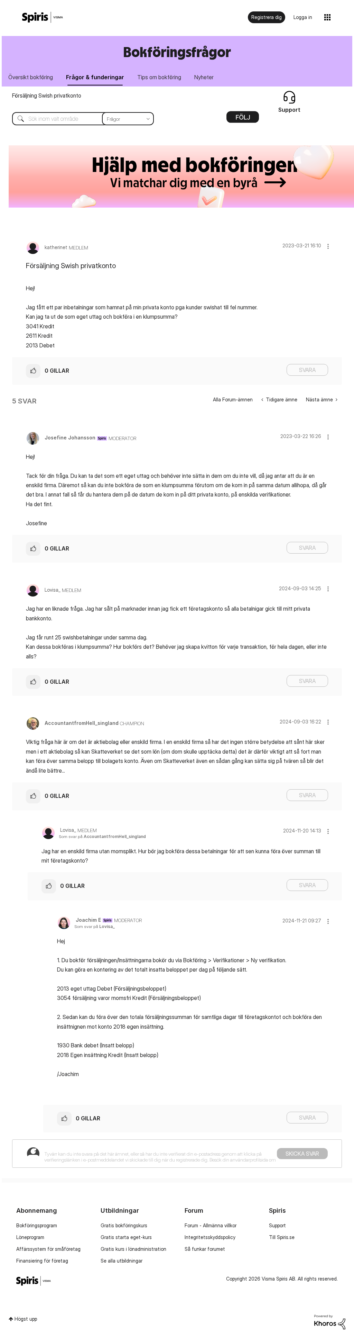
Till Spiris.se (282, 1237)
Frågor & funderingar (95, 77)
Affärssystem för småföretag (48, 1249)
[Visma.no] (42, 17)
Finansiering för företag (42, 1261)
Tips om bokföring (159, 77)
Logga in (303, 17)
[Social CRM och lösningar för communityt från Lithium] (329, 1322)
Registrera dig (266, 17)
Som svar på (102, 836)
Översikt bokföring (30, 77)
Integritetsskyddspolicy (210, 1237)
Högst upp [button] (26, 1319)
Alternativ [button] (242, 119)
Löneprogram (30, 1237)
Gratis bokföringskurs (124, 1225)
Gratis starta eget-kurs (126, 1237)
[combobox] (77, 118)
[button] (328, 246)
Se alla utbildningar (121, 1261)
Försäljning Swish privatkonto (46, 95)
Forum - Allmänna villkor (210, 1225)
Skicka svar (302, 1153)
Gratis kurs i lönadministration (133, 1249)
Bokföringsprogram (36, 1225)
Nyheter (204, 77)
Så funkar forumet (205, 1249)
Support (277, 1225)
